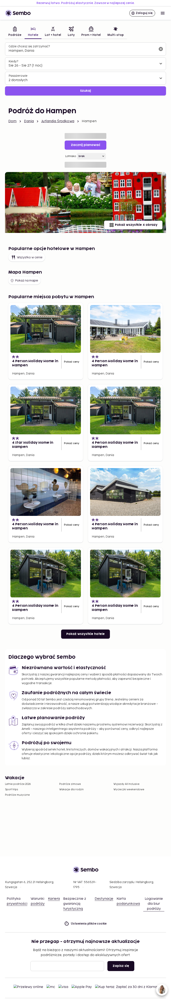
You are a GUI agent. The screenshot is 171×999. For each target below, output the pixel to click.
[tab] (15, 32)
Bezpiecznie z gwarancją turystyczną (74, 904)
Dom (12, 121)
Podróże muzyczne (17, 795)
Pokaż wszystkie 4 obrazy (136, 225)
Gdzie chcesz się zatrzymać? (29, 46)
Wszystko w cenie (30, 257)
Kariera (54, 899)
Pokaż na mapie (26, 280)
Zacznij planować (85, 145)
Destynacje (104, 899)
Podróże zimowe (70, 784)
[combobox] (82, 51)
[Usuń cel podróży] (160, 49)
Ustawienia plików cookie (89, 923)
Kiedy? (13, 61)
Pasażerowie (18, 76)
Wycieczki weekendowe (128, 789)
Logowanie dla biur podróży (154, 904)
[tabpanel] (85, 69)
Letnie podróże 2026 (18, 784)
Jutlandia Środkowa (57, 121)
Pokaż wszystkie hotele (85, 634)
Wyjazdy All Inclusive (126, 784)
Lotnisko (70, 156)
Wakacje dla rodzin (71, 789)
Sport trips (11, 789)
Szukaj (85, 90)
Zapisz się (121, 966)
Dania (29, 121)
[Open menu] (162, 13)
